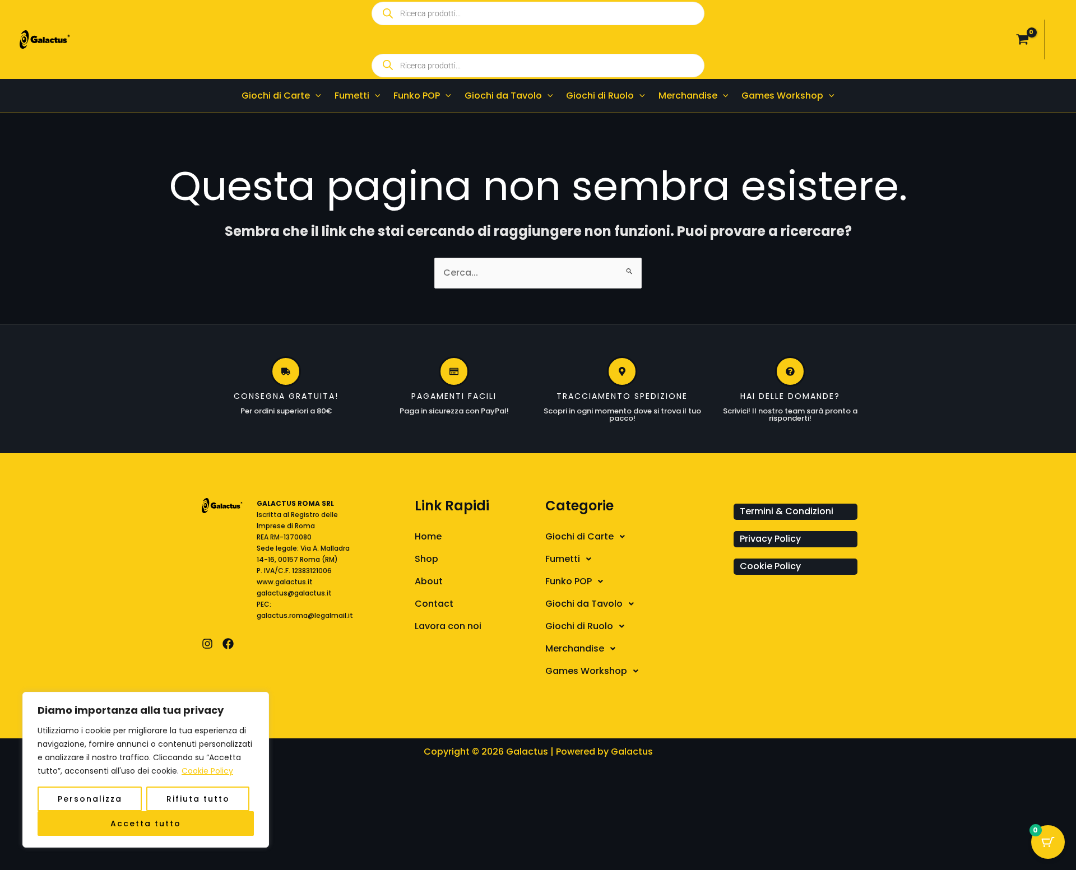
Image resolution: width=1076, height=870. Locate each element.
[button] (315, 95)
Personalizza (90, 798)
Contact (434, 603)
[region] (145, 770)
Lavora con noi (448, 626)
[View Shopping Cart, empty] (1022, 40)
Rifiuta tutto (198, 798)
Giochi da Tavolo (584, 603)
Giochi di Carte (579, 536)
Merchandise (574, 648)
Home (428, 536)
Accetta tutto (145, 823)
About (429, 581)
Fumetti (562, 558)
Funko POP (568, 581)
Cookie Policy (207, 770)
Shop (426, 558)
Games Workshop (586, 670)
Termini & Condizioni (786, 511)
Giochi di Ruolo (579, 626)
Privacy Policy (770, 538)
